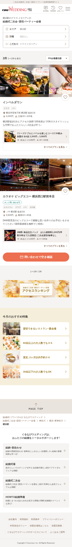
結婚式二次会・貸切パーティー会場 (19, 421)
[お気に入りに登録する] (65, 97)
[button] (36, 450)
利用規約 (24, 519)
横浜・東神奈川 (56, 421)
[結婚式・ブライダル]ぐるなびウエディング (23, 417)
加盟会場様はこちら (39, 525)
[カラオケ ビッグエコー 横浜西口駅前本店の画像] (36, 175)
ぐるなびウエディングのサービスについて (27, 532)
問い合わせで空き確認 (38, 256)
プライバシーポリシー (52, 519)
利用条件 (35, 519)
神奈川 (42, 421)
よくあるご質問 (57, 532)
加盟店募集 (57, 525)
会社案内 (12, 519)
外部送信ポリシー (18, 525)
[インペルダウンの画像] (36, 81)
